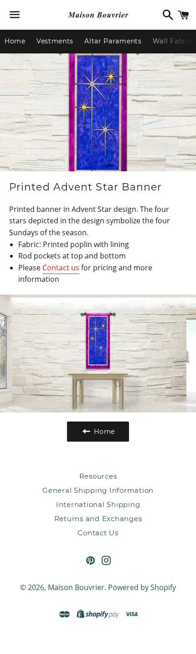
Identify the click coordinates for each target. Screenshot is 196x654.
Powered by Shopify (142, 587)
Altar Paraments (113, 41)
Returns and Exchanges (98, 518)
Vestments (54, 41)
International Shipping (98, 504)
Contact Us (98, 532)
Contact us (60, 268)
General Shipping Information (98, 490)
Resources (98, 476)
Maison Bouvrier (76, 587)
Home (15, 41)
